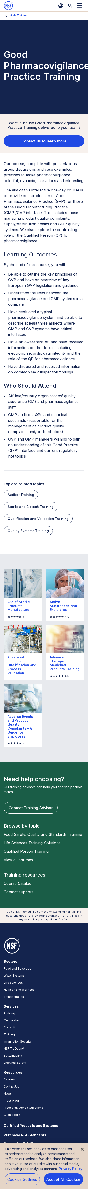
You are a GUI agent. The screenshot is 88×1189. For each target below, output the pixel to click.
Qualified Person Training (26, 851)
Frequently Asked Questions (23, 1107)
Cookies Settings (22, 1179)
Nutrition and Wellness (19, 989)
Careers (9, 1079)
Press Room (12, 1100)
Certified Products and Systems (31, 1126)
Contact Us (11, 1086)
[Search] (70, 5)
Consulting (11, 1027)
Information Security (17, 1041)
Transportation (14, 996)
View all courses (18, 859)
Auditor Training (21, 495)
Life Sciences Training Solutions (32, 842)
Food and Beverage (17, 968)
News (8, 1093)
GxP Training (19, 15)
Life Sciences (13, 982)
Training (9, 1034)
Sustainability (13, 1055)
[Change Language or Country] (60, 5)
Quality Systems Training (28, 531)
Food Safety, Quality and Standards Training (43, 834)
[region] (44, 1166)
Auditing (9, 1013)
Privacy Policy (70, 1169)
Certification (12, 1020)
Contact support (18, 891)
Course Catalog (17, 883)
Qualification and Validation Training (38, 519)
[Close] (82, 1149)
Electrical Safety (15, 1062)
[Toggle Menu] (79, 5)
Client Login (12, 1114)
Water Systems (14, 975)
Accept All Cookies (63, 1179)
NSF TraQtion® (14, 1048)
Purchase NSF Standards (25, 1135)
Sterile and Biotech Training (31, 507)
